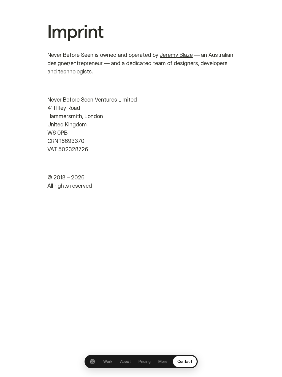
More (162, 361)
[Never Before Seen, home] (92, 361)
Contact (184, 361)
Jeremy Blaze (176, 55)
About (125, 361)
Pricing (145, 361)
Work (107, 361)
